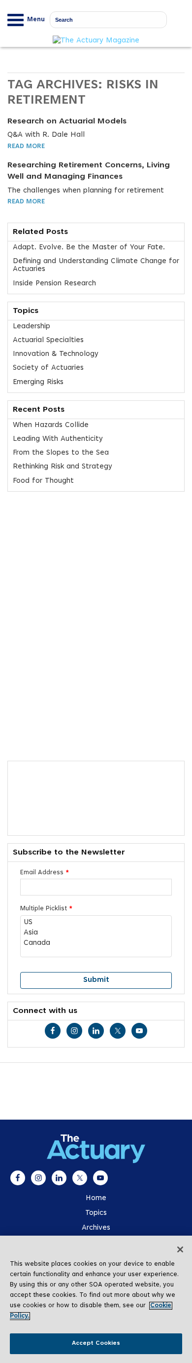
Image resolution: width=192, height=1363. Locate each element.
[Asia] (96, 933)
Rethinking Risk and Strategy (62, 466)
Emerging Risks (38, 382)
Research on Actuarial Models (67, 121)
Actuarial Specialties (48, 340)
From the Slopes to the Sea (61, 453)
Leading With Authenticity (58, 439)
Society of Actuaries (48, 368)
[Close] (180, 1249)
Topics (96, 1213)
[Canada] (96, 943)
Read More (26, 147)
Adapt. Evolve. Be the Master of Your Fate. (89, 247)
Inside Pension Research (54, 283)
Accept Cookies (96, 1343)
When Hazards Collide (51, 425)
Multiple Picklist (46, 909)
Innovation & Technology (55, 354)
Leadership (31, 326)
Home (96, 1198)
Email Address (44, 873)
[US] (96, 923)
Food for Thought (43, 481)
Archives (96, 1228)
